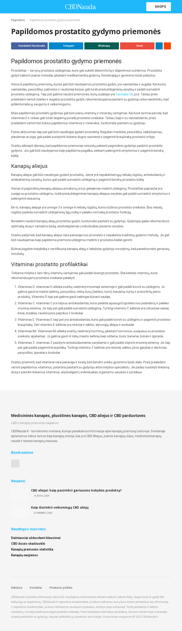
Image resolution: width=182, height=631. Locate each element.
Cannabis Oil (124, 94)
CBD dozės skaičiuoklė (28, 543)
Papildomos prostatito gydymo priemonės (55, 20)
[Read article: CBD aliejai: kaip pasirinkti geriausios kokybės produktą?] (20, 494)
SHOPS (160, 6)
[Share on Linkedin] (159, 45)
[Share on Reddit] (167, 45)
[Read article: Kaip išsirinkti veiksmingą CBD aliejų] (20, 511)
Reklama (16, 587)
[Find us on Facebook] (15, 464)
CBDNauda (80, 6)
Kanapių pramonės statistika (32, 549)
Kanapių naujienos (24, 555)
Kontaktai (36, 587)
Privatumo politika (60, 587)
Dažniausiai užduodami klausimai (36, 538)
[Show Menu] (13, 6)
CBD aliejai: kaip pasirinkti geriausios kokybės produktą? (76, 490)
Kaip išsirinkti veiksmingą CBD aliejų (60, 507)
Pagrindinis (18, 20)
